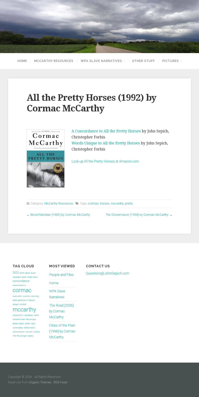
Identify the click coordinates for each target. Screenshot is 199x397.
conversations (19, 285)
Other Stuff (143, 61)
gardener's (23, 300)
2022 (16, 272)
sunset (28, 332)
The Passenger (20, 336)
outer (23, 319)
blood (27, 273)
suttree (36, 332)
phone (15, 323)
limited (22, 304)
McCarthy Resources (53, 61)
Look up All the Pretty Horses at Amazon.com (105, 161)
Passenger (31, 319)
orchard (16, 319)
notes (36, 315)
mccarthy (117, 203)
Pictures (170, 61)
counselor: (17, 296)
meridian (28, 315)
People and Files (61, 275)
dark (15, 300)
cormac (93, 203)
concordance (21, 280)
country (26, 296)
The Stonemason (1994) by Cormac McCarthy (137, 215)
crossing (35, 296)
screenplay (18, 327)
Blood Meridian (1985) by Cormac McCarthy (60, 215)
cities (35, 277)
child (29, 277)
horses (104, 203)
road (33, 323)
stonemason (19, 332)
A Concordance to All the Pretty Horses (106, 131)
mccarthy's (18, 315)
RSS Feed (60, 382)
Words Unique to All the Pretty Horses (106, 143)
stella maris (29, 327)
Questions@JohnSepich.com (107, 273)
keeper (16, 304)
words (30, 336)
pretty (129, 203)
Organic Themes (40, 382)
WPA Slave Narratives (101, 61)
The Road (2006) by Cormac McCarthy (61, 311)
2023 (22, 273)
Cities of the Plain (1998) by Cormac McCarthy (62, 331)
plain (21, 323)
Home (22, 61)
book (24, 277)
